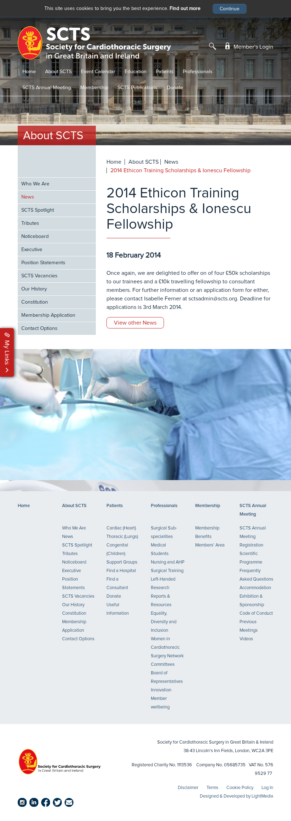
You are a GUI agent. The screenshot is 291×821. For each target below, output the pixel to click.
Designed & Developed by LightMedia (236, 796)
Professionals (198, 71)
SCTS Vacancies (39, 275)
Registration (251, 545)
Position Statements (43, 262)
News (27, 197)
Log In (267, 787)
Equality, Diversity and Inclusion (163, 622)
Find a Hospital (121, 571)
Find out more (185, 8)
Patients (165, 71)
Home (29, 71)
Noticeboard (35, 236)
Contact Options (39, 328)
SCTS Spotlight (37, 210)
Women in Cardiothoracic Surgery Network (167, 647)
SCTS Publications (137, 87)
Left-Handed (163, 579)
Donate (175, 87)
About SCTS (58, 71)
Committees (163, 664)
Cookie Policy (239, 787)
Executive (31, 249)
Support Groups (121, 562)
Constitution (34, 302)
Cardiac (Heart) (121, 528)
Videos (246, 639)
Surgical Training (167, 571)
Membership (94, 87)
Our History (34, 289)
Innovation (161, 690)
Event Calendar (98, 71)
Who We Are (35, 183)
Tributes (30, 223)
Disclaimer (188, 787)
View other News (135, 323)
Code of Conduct (256, 613)
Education (136, 71)
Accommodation (255, 588)
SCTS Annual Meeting (46, 87)
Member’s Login (252, 47)
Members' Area (210, 545)
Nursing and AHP (168, 562)
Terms (212, 787)
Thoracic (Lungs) (122, 536)
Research (160, 588)
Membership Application (48, 315)
